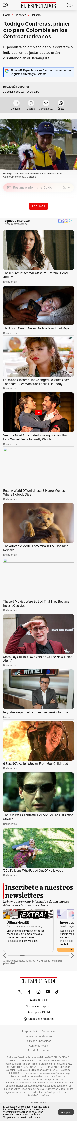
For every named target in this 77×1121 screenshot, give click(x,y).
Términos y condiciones (38, 1036)
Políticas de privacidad (38, 1041)
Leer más (38, 206)
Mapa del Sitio (38, 1000)
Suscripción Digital (38, 1012)
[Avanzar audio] (63, 215)
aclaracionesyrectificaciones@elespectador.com (38, 1079)
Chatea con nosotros (41, 1019)
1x (69, 215)
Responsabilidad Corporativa (38, 1031)
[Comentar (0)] (46, 103)
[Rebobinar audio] (57, 215)
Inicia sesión (14, 941)
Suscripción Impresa (38, 1006)
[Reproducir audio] (9, 210)
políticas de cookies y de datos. (23, 1117)
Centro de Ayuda (38, 1045)
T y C (37, 960)
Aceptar (66, 1112)
